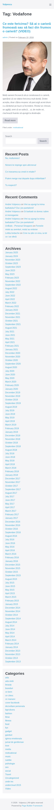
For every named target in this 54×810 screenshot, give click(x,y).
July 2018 (9, 453)
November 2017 (12, 482)
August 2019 (11, 407)
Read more (11, 121)
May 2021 (9, 339)
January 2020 (11, 389)
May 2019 (9, 417)
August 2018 (11, 450)
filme (7, 717)
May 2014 (9, 633)
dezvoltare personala (15, 706)
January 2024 (11, 256)
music (8, 756)
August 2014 (11, 622)
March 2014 (10, 640)
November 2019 (12, 396)
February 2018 (12, 471)
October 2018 (11, 443)
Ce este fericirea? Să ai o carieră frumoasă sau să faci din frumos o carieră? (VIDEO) (27, 27)
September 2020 (13, 364)
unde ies (9, 781)
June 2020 (10, 374)
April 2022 (10, 299)
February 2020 (12, 385)
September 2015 (13, 575)
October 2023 (11, 263)
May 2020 (9, 378)
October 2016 (11, 529)
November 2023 (12, 260)
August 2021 (11, 328)
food (7, 724)
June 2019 (10, 414)
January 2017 (11, 518)
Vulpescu (7, 4)
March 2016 (10, 554)
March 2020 (10, 382)
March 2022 (10, 303)
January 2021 (11, 349)
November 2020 (12, 357)
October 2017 (11, 486)
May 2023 (9, 274)
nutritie (8, 760)
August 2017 (11, 493)
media (8, 749)
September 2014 (13, 618)
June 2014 (10, 629)
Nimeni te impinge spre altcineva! (20, 165)
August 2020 (11, 367)
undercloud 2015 (13, 785)
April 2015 (10, 593)
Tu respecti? (11, 185)
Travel (8, 774)
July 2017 (9, 496)
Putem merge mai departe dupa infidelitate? (25, 178)
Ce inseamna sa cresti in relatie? (20, 172)
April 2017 (10, 507)
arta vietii (9, 681)
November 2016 (12, 525)
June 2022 (10, 296)
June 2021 (10, 335)
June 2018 (10, 457)
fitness (8, 720)
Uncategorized (12, 778)
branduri (9, 688)
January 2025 (11, 252)
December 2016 (12, 522)
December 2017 (12, 478)
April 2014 (10, 636)
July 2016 (9, 539)
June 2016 (10, 543)
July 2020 (9, 371)
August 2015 (11, 579)
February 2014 (12, 644)
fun (6, 728)
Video (8, 789)
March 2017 (10, 511)
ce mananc (10, 699)
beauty (8, 685)
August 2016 (11, 536)
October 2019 (11, 400)
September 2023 (13, 267)
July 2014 (9, 626)
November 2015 (12, 568)
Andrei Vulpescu (13, 204)
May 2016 (9, 547)
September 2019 (13, 403)
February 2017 (12, 514)
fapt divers (10, 710)
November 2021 (12, 317)
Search (8, 136)
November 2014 (12, 611)
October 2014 (11, 615)
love (7, 746)
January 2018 (11, 475)
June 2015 (10, 586)
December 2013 (12, 651)
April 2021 (10, 342)
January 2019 (11, 432)
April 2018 (10, 464)
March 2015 (10, 597)
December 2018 (12, 435)
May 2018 (9, 461)
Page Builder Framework (32, 806)
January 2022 (11, 310)
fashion (8, 713)
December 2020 (12, 353)
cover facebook (12, 703)
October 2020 (11, 360)
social (8, 771)
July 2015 (9, 583)
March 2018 (10, 468)
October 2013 (11, 658)
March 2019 (10, 425)
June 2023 (10, 270)
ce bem (8, 692)
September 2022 (13, 285)
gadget (8, 731)
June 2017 (10, 500)
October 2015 (11, 572)
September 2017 (13, 489)
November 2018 (12, 439)
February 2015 (12, 601)
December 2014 (12, 608)
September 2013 (13, 661)
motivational (18, 127)
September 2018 (13, 446)
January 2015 (11, 604)
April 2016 (10, 550)
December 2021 (12, 313)
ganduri (8, 735)
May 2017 (9, 504)
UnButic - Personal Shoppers (18, 226)
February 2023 (12, 278)
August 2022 (11, 288)
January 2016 (11, 561)
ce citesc (9, 695)
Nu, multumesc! (12, 158)
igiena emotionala (13, 738)
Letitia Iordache (12, 233)
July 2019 (9, 410)
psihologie (10, 763)
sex (7, 767)
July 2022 (9, 292)
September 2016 (13, 532)
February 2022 (12, 306)
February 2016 (12, 557)
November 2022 (12, 281)
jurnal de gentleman (14, 742)
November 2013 (12, 654)
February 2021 (12, 346)
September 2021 (13, 324)
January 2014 (11, 647)
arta (7, 677)
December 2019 (12, 392)
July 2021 (9, 331)
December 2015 (12, 565)
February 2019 (12, 428)
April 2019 (10, 421)
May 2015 (9, 590)
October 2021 (11, 321)
